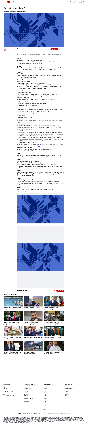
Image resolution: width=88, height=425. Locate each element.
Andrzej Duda (26, 391)
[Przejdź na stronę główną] (5, 3)
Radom (45, 401)
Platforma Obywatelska (69, 388)
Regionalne (48, 2)
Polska (22, 2)
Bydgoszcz (46, 397)
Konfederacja (67, 391)
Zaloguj (79, 2)
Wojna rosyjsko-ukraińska (7, 387)
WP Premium (35, 2)
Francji (39, 191)
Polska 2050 (67, 395)
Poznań (45, 394)
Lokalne (45, 385)
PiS (65, 385)
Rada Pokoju (5, 388)
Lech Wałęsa (26, 399)
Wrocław (45, 388)
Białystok (45, 398)
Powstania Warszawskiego (40, 174)
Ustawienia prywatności (64, 413)
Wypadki (4, 392)
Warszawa (46, 387)
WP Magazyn (5, 385)
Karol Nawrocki (26, 401)
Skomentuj (54, 49)
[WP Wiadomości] (13, 2)
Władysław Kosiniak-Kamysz (29, 398)
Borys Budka (26, 395)
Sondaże (4, 394)
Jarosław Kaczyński (27, 385)
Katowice (45, 402)
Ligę (39, 145)
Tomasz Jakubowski (11, 48)
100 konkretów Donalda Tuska (8, 397)
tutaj (27, 422)
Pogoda (42, 2)
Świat (28, 2)
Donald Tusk (26, 392)
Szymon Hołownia (27, 394)
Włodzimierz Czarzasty (28, 397)
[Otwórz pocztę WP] (71, 2)
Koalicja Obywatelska (68, 387)
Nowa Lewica (67, 394)
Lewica (66, 392)
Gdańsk (45, 395)
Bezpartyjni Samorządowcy (69, 397)
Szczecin (45, 392)
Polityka (56, 2)
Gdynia (45, 399)
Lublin (45, 405)
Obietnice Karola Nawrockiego (8, 395)
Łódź (45, 391)
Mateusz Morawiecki (27, 387)
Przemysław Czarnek (27, 388)
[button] (74, 2)
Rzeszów (45, 404)
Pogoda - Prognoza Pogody (8, 391)
